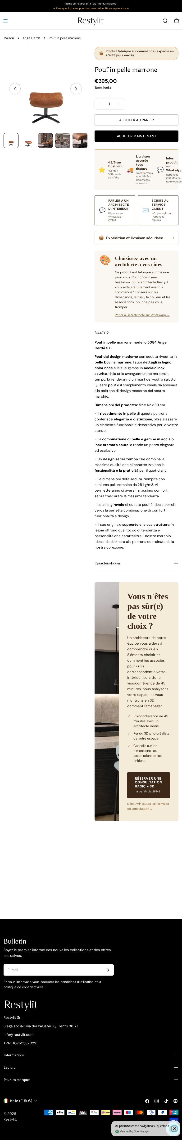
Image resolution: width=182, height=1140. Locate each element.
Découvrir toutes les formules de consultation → (148, 806)
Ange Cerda (31, 38)
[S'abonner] (108, 970)
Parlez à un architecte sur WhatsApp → (142, 315)
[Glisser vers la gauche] (15, 88)
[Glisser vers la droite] (76, 88)
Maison (9, 38)
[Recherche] (165, 21)
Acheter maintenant (136, 136)
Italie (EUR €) (21, 1100)
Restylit (10, 1119)
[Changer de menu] (5, 21)
